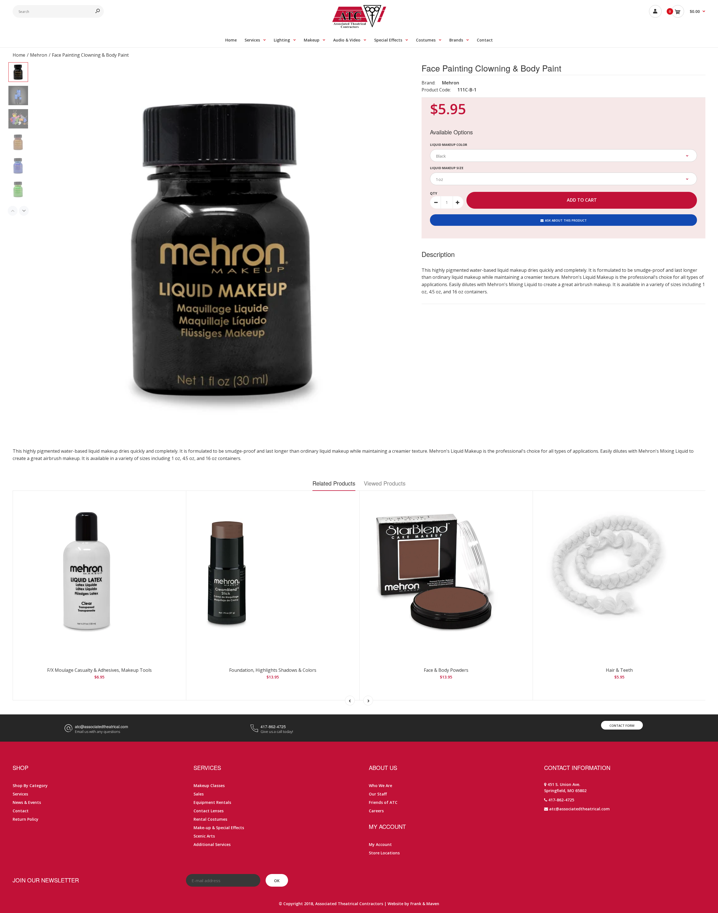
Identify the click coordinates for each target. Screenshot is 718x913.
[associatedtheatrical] (359, 26)
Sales (199, 794)
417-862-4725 (273, 726)
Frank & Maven (424, 903)
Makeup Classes (209, 785)
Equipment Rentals (212, 802)
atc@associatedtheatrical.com (101, 726)
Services (20, 794)
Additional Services (212, 844)
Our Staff (378, 794)
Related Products (333, 483)
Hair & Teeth (619, 670)
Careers (376, 810)
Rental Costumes (210, 819)
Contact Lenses (209, 810)
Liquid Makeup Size (446, 168)
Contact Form (621, 725)
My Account (380, 844)
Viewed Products (385, 483)
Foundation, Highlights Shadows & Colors (272, 670)
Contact (21, 810)
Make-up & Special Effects (219, 827)
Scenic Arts (204, 836)
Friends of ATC (383, 802)
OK (277, 880)
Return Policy (25, 819)
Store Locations (384, 852)
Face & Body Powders (446, 670)
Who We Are (380, 785)
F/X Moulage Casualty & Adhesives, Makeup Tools (99, 670)
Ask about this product (566, 220)
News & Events (27, 802)
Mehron (450, 83)
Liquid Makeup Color (448, 144)
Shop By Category (30, 785)
